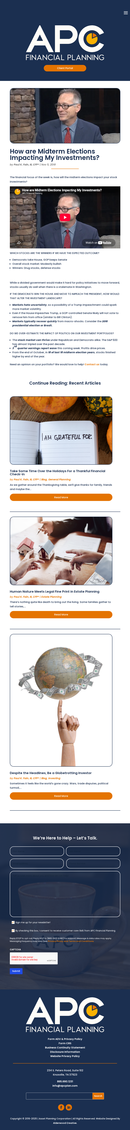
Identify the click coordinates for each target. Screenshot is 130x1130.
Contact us (92, 364)
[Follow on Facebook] (61, 1107)
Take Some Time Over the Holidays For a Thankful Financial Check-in (57, 472)
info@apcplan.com (65, 1086)
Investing (54, 778)
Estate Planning (51, 597)
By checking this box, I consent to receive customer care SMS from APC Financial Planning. (66, 930)
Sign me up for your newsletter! (33, 922)
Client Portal (65, 68)
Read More (61, 497)
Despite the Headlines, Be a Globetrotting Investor (51, 773)
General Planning (59, 479)
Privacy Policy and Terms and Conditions (71, 941)
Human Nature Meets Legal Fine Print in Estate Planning (54, 591)
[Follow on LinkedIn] (69, 1107)
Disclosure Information (65, 1052)
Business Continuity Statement (65, 1047)
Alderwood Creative (65, 1123)
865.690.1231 (65, 1081)
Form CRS (65, 1043)
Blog (44, 479)
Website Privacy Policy (65, 1056)
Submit (16, 971)
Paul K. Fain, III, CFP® (26, 164)
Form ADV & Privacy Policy (65, 1039)
